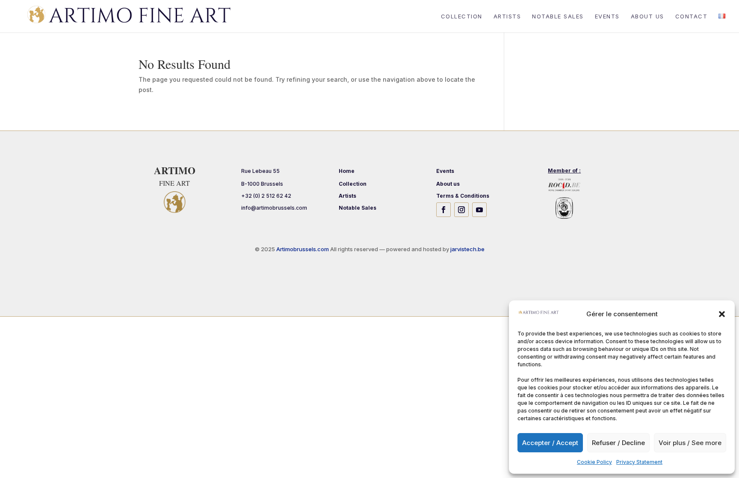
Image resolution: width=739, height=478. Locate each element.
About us (647, 16)
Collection (461, 16)
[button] (722, 314)
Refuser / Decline (618, 443)
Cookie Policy (594, 462)
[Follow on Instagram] (461, 209)
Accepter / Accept (550, 443)
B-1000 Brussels (262, 184)
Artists (507, 16)
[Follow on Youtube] (479, 209)
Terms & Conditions (462, 196)
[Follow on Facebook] (443, 209)
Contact (691, 16)
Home (347, 171)
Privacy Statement (639, 462)
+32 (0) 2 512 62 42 (266, 196)
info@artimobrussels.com (274, 208)
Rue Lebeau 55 (260, 171)
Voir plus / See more (690, 443)
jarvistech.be (467, 249)
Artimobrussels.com (303, 249)
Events (607, 16)
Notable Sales (558, 16)
